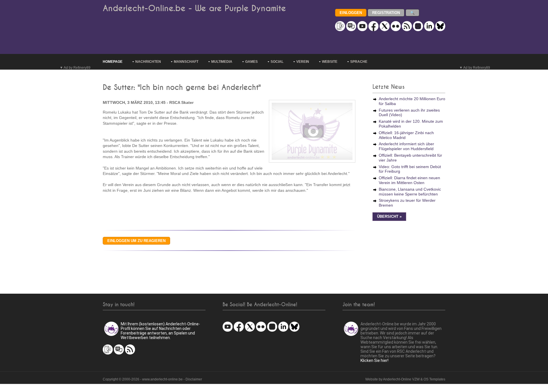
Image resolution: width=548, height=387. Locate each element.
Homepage (112, 62)
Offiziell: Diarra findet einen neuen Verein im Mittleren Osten (409, 180)
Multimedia (221, 62)
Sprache (358, 62)
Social (277, 62)
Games (251, 62)
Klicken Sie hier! (374, 360)
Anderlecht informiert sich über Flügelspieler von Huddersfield (406, 146)
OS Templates (434, 379)
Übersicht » (389, 217)
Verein (302, 62)
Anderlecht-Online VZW (401, 379)
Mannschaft (186, 62)
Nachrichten (148, 62)
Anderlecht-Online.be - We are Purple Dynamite (194, 8)
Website (329, 62)
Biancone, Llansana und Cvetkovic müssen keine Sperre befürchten (410, 191)
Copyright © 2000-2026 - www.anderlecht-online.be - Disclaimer (152, 379)
